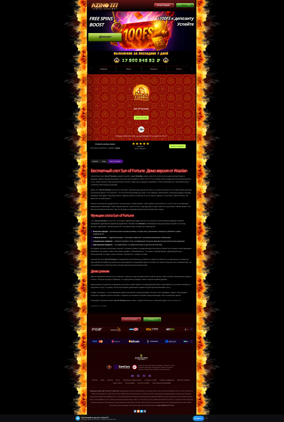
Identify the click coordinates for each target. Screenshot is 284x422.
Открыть (198, 418)
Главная (103, 69)
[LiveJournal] (148, 411)
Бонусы (153, 69)
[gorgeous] (148, 144)
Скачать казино (143, 383)
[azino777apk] (150, 376)
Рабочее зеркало (183, 380)
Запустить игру (141, 118)
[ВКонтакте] (135, 411)
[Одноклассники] (138, 411)
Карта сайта (117, 383)
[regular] (140, 144)
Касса (179, 69)
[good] (144, 144)
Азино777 (177, 300)
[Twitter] (141, 411)
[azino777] (138, 376)
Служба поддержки (167, 380)
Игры (128, 69)
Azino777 (148, 179)
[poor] (137, 144)
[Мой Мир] (144, 411)
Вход (184, 5)
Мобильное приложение (132, 380)
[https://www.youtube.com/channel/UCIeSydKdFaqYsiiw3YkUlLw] (132, 376)
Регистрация (163, 5)
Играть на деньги (177, 146)
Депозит (105, 36)
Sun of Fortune (115, 161)
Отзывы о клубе (150, 380)
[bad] (133, 144)
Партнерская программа (161, 383)
